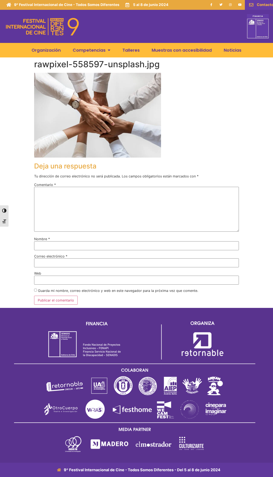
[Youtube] (240, 5)
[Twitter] (221, 5)
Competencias (89, 50)
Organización (46, 50)
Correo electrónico (50, 256)
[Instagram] (230, 5)
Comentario (45, 184)
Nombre (42, 239)
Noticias (232, 50)
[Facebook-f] (211, 5)
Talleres (131, 50)
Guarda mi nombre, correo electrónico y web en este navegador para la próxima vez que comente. (118, 290)
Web (37, 273)
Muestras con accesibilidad (182, 50)
